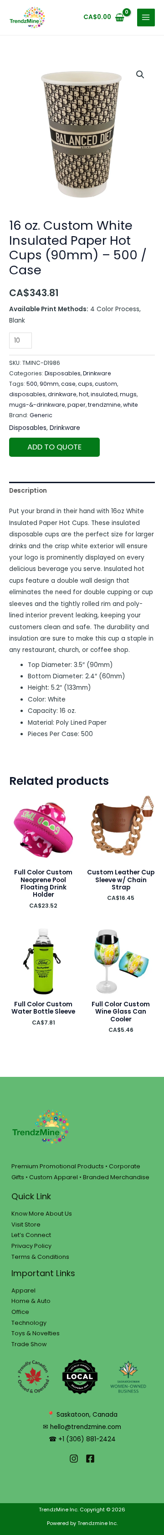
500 (31, 384)
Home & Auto (31, 1301)
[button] (140, 74)
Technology (28, 1323)
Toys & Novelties (35, 1333)
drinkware (62, 394)
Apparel (23, 1290)
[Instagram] (74, 1458)
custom (106, 384)
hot (83, 394)
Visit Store (26, 1224)
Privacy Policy (31, 1246)
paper (76, 405)
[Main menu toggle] (146, 17)
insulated (104, 394)
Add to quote (54, 447)
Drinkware (97, 373)
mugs (128, 394)
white (130, 405)
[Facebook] (90, 1458)
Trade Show (28, 1344)
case (68, 384)
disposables (27, 394)
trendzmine (104, 405)
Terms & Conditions (40, 1257)
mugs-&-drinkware (37, 405)
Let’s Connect (31, 1235)
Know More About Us (41, 1213)
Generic (41, 415)
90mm (49, 384)
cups (85, 384)
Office (20, 1312)
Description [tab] (28, 490)
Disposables (63, 373)
